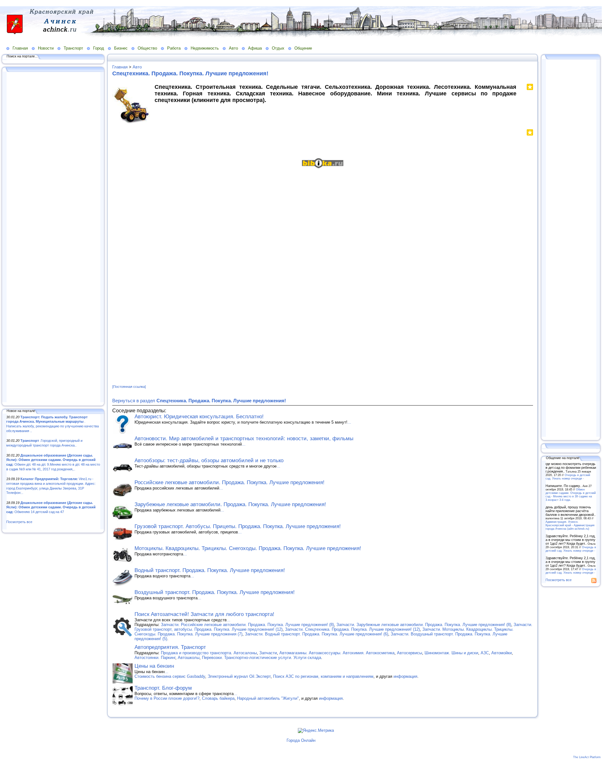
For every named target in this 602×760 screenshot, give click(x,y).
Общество (147, 48)
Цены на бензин (154, 666)
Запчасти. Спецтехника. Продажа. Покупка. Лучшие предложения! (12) (352, 629)
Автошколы (188, 657)
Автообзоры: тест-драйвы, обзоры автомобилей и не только (209, 460)
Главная (20, 48)
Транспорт (73, 48)
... (349, 422)
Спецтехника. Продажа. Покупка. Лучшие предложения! (190, 73)
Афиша (255, 48)
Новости (46, 48)
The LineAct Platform (587, 757)
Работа (174, 48)
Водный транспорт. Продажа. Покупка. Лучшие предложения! (210, 570)
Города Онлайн (301, 740)
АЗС (485, 652)
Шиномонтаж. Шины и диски (451, 652)
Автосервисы (409, 652)
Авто (233, 48)
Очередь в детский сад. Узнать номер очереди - (568, 476)
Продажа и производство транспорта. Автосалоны (209, 652)
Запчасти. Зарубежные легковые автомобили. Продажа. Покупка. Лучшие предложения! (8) (423, 624)
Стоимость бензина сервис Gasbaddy (170, 676)
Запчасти (268, 652)
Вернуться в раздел (199, 400)
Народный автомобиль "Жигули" (268, 698)
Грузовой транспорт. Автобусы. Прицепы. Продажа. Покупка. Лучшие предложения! (238, 526)
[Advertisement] (53, 237)
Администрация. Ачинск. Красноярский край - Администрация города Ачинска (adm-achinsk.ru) (570, 525)
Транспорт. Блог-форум (163, 688)
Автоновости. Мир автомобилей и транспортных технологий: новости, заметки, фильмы (244, 439)
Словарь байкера (218, 698)
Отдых (278, 48)
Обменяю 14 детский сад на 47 (51, 507)
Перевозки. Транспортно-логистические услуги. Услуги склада (261, 657)
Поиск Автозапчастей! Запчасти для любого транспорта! (204, 614)
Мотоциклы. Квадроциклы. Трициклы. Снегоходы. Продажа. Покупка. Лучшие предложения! (248, 548)
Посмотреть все (19, 522)
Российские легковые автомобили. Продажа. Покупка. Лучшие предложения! (230, 482)
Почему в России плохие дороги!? (167, 698)
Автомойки (501, 652)
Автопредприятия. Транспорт (170, 647)
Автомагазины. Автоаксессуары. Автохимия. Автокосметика (336, 652)
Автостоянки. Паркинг (155, 657)
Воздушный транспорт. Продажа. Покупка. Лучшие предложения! (215, 592)
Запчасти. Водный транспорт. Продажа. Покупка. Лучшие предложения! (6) (316, 634)
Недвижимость (205, 48)
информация (405, 676)
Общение (303, 48)
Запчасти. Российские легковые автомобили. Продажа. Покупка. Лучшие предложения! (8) (247, 624)
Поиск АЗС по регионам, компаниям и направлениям (323, 676)
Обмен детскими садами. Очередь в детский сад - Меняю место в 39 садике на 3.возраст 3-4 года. (571, 494)
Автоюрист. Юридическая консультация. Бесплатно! (199, 417)
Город (98, 48)
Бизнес (121, 48)
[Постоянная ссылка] (129, 386)
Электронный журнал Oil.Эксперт (239, 676)
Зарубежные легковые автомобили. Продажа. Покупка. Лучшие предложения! (230, 504)
